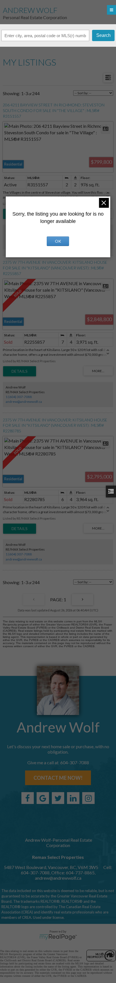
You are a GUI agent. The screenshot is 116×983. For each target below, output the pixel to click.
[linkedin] (73, 798)
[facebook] (27, 798)
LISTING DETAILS (19, 371)
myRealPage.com (58, 937)
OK (58, 241)
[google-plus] (43, 798)
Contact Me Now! (58, 778)
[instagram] (88, 798)
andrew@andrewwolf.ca (24, 401)
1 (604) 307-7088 (19, 397)
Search (103, 35)
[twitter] (58, 798)
